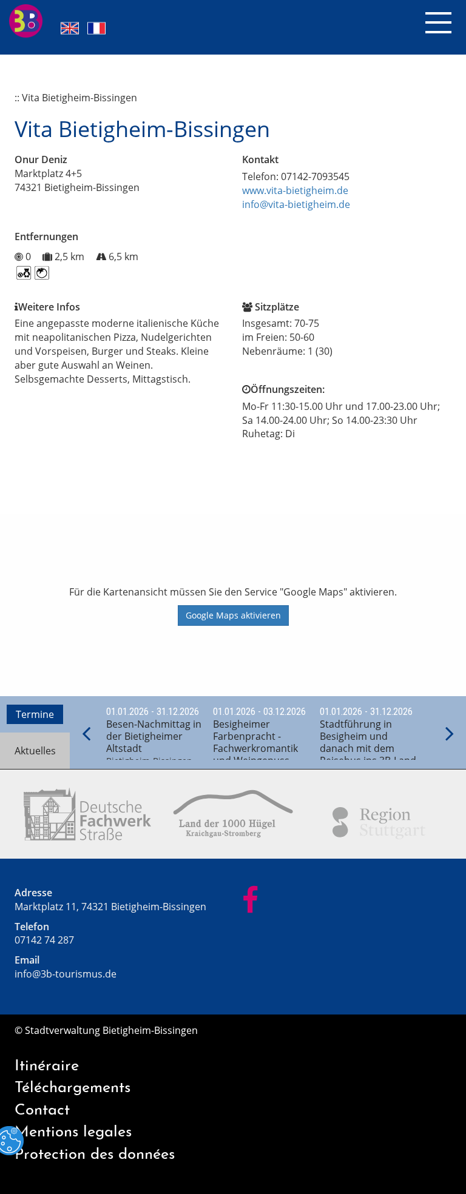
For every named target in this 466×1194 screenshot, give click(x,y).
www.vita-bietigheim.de (295, 190)
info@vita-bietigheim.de (296, 204)
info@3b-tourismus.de (65, 974)
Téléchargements (72, 1088)
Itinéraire (47, 1066)
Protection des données (95, 1154)
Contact (42, 1110)
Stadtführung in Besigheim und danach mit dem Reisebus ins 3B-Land (368, 742)
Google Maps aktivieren (233, 615)
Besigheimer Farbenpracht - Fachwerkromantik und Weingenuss (255, 742)
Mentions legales (73, 1132)
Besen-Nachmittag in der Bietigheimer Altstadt (153, 736)
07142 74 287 (44, 940)
